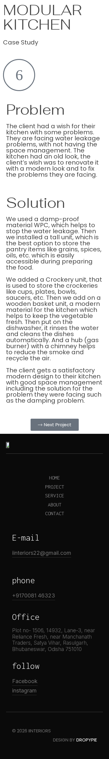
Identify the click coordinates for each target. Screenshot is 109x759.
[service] (54, 495)
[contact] (54, 513)
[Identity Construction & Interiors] (23, 11)
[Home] (54, 477)
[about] (54, 504)
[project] (54, 487)
